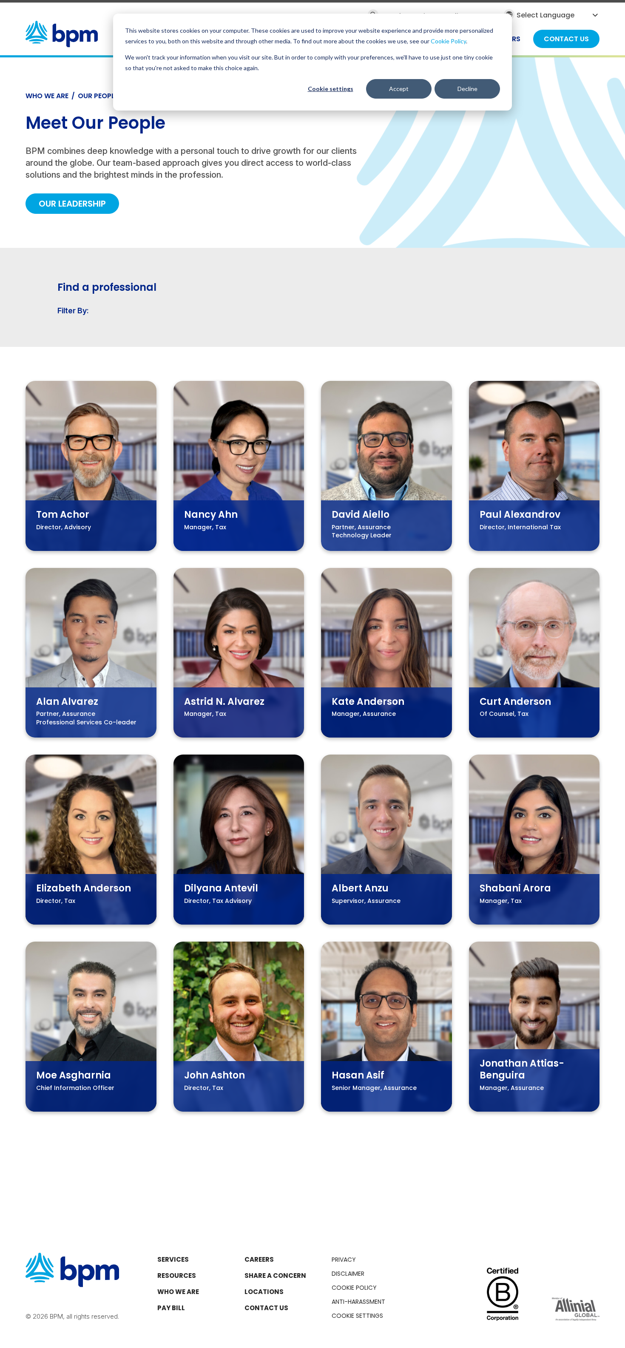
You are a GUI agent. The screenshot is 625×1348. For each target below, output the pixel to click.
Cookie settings (330, 88)
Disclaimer (348, 1273)
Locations (264, 1291)
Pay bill (171, 1307)
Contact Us (266, 1307)
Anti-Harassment (358, 1301)
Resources (176, 1275)
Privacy (344, 1259)
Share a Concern (275, 1275)
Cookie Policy (448, 41)
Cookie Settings (357, 1315)
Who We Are (47, 96)
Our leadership (72, 204)
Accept (399, 88)
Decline (467, 88)
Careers (259, 1259)
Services (173, 1259)
